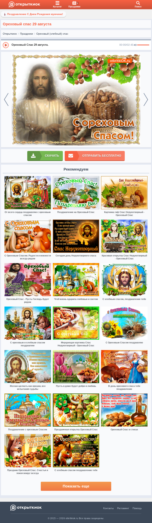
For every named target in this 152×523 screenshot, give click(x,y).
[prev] (6, 100)
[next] (145, 100)
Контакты (108, 508)
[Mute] (135, 45)
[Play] (6, 45)
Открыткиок (10, 33)
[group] (76, 45)
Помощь (137, 508)
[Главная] (24, 4)
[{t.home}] (26, 508)
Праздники (26, 33)
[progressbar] (143, 45)
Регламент (123, 508)
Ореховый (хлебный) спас (52, 33)
